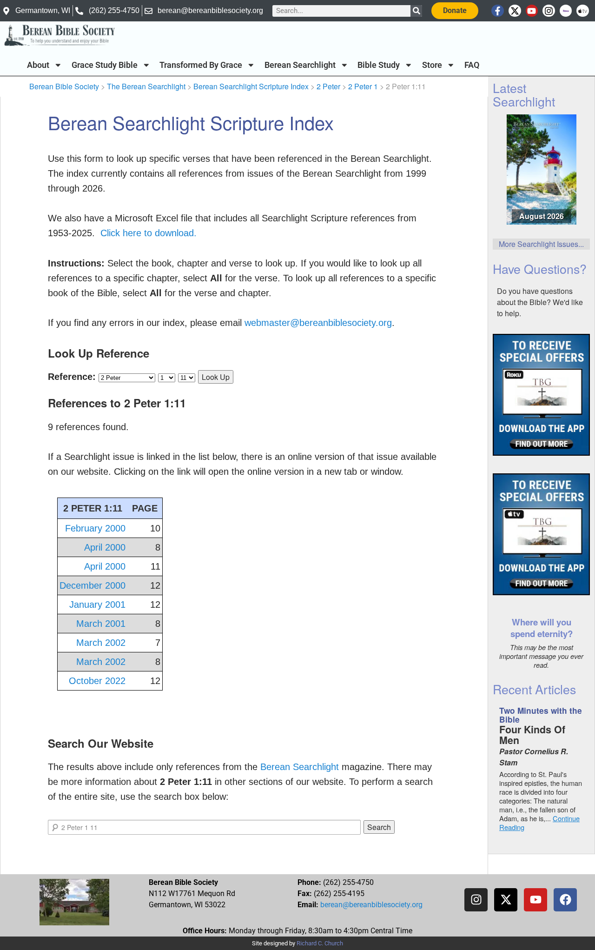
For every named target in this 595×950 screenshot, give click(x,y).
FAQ (471, 65)
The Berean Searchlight (146, 86)
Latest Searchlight (524, 94)
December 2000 (93, 585)
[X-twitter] (515, 11)
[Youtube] (532, 11)
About (38, 65)
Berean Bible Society (64, 86)
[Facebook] (565, 899)
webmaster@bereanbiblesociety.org (318, 323)
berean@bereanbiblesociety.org (371, 904)
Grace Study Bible (105, 65)
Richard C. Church (320, 943)
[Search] (416, 11)
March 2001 (101, 623)
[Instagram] (548, 11)
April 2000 (105, 547)
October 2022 (97, 681)
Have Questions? (540, 268)
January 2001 (97, 604)
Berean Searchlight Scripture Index (251, 86)
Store (432, 65)
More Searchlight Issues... (541, 244)
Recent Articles (534, 689)
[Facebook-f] (497, 11)
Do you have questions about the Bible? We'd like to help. (540, 302)
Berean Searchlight (300, 65)
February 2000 (95, 528)
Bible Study (378, 65)
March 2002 (101, 643)
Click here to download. (148, 233)
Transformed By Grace (200, 65)
